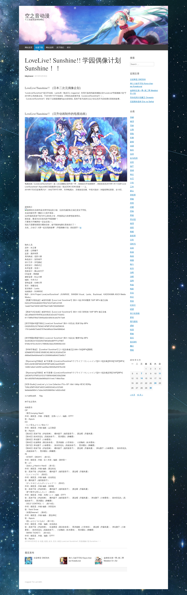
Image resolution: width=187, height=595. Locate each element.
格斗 (132, 264)
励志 (132, 149)
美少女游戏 (135, 313)
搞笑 (132, 227)
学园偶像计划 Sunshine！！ (90, 541)
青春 (132, 333)
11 (160, 373)
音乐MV (133, 341)
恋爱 (132, 207)
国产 (132, 166)
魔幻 (132, 345)
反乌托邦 (134, 158)
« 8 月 (132, 394)
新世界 (133, 235)
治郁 (132, 276)
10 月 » (140, 394)
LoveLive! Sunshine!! (69, 541)
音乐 (55, 541)
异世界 (133, 194)
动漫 (41, 541)
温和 (132, 280)
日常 (132, 239)
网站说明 (49, 47)
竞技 (132, 301)
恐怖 (132, 211)
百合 (132, 292)
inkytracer (29, 76)
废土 (132, 190)
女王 (132, 178)
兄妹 (132, 125)
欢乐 (50, 541)
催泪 (132, 121)
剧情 (132, 141)
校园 (46, 541)
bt (80, 227)
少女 (132, 182)
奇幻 (132, 174)
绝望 (132, 309)
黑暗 (132, 350)
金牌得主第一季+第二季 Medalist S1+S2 (114, 559)
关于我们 (60, 47)
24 (155, 383)
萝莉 (132, 317)
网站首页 (28, 47)
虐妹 (132, 325)
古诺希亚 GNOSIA (41, 557)
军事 (132, 137)
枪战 (132, 256)
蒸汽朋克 (134, 321)
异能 (132, 198)
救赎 (132, 231)
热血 (132, 284)
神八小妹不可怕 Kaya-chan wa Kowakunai (80, 559)
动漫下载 (39, 47)
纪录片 (133, 305)
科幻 (132, 296)
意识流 (133, 219)
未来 (132, 247)
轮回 (132, 329)
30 (151, 387)
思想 (132, 203)
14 (142, 378)
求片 (69, 47)
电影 (132, 288)
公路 (132, 129)
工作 (132, 186)
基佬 (132, 170)
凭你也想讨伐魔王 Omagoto (142, 97)
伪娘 (132, 117)
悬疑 (132, 215)
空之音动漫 (37, 15)
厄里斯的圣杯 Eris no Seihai (142, 101)
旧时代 (133, 243)
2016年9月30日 (41, 76)
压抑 (132, 154)
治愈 (132, 272)
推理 (132, 223)
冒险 (132, 133)
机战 (132, 252)
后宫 (132, 162)
